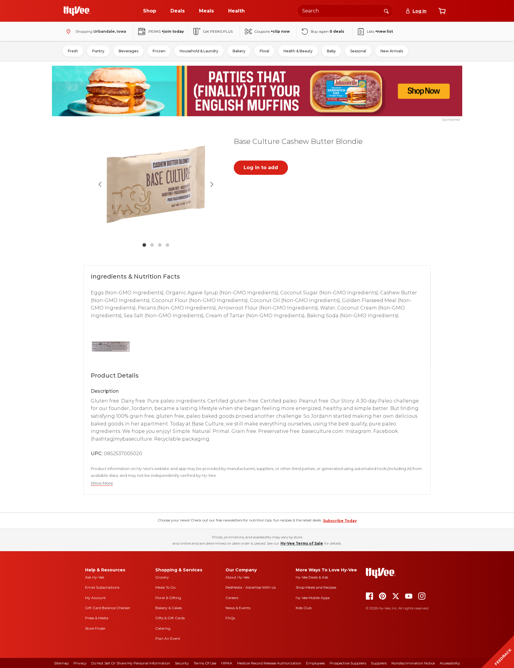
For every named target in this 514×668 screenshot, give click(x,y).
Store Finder (95, 628)
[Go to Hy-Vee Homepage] (77, 11)
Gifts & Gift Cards (170, 618)
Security (182, 663)
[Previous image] (100, 184)
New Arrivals (391, 51)
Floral (264, 51)
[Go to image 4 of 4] (167, 245)
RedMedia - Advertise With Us (250, 587)
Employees (315, 663)
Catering (162, 628)
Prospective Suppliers (348, 663)
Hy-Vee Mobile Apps (313, 597)
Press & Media (96, 618)
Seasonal (358, 51)
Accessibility (450, 663)
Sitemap (61, 663)
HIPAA (226, 663)
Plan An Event (167, 638)
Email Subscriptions (102, 587)
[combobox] (345, 11)
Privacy (80, 663)
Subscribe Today (340, 520)
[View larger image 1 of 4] (156, 184)
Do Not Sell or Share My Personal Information (130, 663)
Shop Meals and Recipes (316, 587)
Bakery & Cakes (168, 608)
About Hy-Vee (237, 577)
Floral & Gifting (168, 597)
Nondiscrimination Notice (413, 663)
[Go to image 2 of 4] (152, 245)
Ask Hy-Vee (94, 577)
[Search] (386, 11)
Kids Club (304, 608)
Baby (331, 51)
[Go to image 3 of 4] (160, 245)
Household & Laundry (199, 51)
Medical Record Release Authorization (269, 663)
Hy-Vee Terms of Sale (301, 543)
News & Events (237, 608)
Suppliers (379, 663)
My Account (95, 597)
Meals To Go (165, 587)
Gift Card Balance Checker (107, 608)
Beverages (128, 51)
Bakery (239, 51)
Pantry (98, 51)
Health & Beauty (298, 51)
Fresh (73, 51)
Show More (102, 483)
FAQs (230, 618)
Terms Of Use (205, 663)
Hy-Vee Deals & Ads (312, 577)
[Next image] (211, 184)
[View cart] (442, 11)
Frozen (159, 51)
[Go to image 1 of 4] (144, 245)
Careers (231, 597)
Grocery (162, 577)
